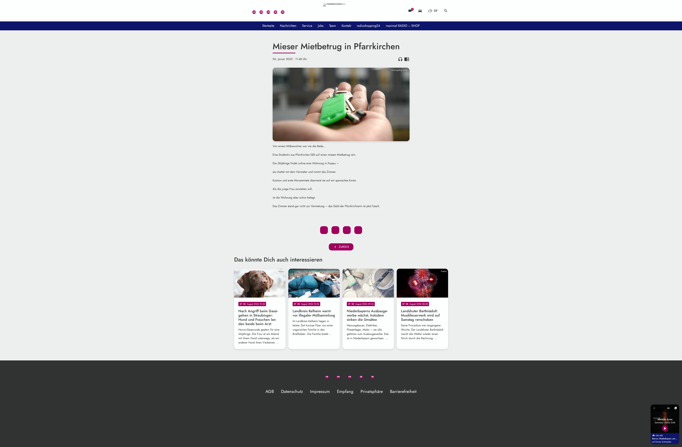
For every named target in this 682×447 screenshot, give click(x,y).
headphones (400, 59)
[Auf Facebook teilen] (324, 230)
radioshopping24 (368, 25)
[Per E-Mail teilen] (358, 230)
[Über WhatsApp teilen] (347, 230)
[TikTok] (287, 10)
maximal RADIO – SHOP (403, 25)
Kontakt (346, 25)
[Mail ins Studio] (237, 10)
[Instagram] (266, 10)
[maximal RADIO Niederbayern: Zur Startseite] (341, 11)
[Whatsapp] (252, 10)
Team (332, 25)
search (446, 11)
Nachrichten (288, 25)
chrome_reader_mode (406, 59)
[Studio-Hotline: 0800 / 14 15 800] (244, 10)
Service (307, 25)
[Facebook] (259, 10)
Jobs (320, 25)
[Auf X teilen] (335, 230)
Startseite (268, 25)
